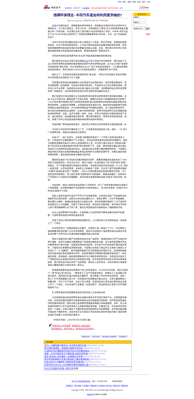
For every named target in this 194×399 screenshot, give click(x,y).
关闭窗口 (122, 336)
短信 (139, 2)
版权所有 (90, 394)
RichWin (109, 386)
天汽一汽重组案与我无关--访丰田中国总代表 (65, 345)
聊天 (143, 2)
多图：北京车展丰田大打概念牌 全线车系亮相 (66, 353)
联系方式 (116, 386)
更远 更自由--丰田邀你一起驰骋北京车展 (63, 356)
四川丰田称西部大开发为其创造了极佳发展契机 (66, 359)
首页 (119, 2)
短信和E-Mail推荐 (109, 336)
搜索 (129, 2)
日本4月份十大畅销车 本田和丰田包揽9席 (64, 362)
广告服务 (85, 386)
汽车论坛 (96, 336)
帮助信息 (124, 386)
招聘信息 (93, 386)
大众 (86, 61)
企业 (148, 2)
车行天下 (77, 8)
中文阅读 (101, 386)
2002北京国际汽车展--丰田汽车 (59, 368)
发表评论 (85, 336)
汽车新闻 (85, 8)
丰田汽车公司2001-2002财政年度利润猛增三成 (66, 365)
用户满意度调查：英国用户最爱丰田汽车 (63, 348)
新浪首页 (68, 8)
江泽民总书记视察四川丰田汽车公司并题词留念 (66, 351)
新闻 (134, 2)
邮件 (124, 2)
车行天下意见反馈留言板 (81, 381)
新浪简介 (69, 386)
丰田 (54, 25)
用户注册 (77, 386)
